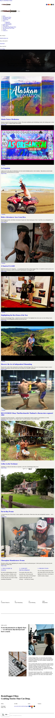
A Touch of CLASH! (8, 266)
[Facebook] (46, 4)
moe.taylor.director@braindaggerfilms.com (23, 706)
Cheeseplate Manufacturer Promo (13, 560)
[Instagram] (51, 4)
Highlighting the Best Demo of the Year (14, 315)
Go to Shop (2, 49)
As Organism (5, 168)
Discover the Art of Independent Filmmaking (16, 364)
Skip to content (3, 0)
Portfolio (3, 116)
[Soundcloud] (50, 4)
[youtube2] (0, 32)
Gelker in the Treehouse (9, 464)
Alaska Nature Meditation (10, 119)
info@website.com (4, 38)
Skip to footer (9, 0)
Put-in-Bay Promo (7, 511)
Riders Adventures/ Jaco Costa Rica (13, 217)
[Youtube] (48, 4)
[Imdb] (53, 4)
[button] (43, 4)
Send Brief (2, 43)
